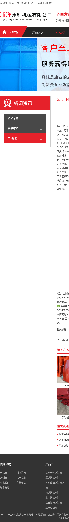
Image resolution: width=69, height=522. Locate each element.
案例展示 (4, 477)
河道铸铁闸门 (52, 492)
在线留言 (21, 482)
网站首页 (14, 32)
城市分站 (4, 487)
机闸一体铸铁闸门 (54, 472)
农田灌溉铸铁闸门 (54, 502)
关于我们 (21, 477)
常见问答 (13, 138)
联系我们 (4, 482)
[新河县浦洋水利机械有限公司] (25, 20)
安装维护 (13, 128)
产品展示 (37, 32)
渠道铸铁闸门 (52, 477)
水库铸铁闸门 (52, 497)
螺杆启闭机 (51, 507)
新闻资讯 (21, 472)
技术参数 (13, 118)
